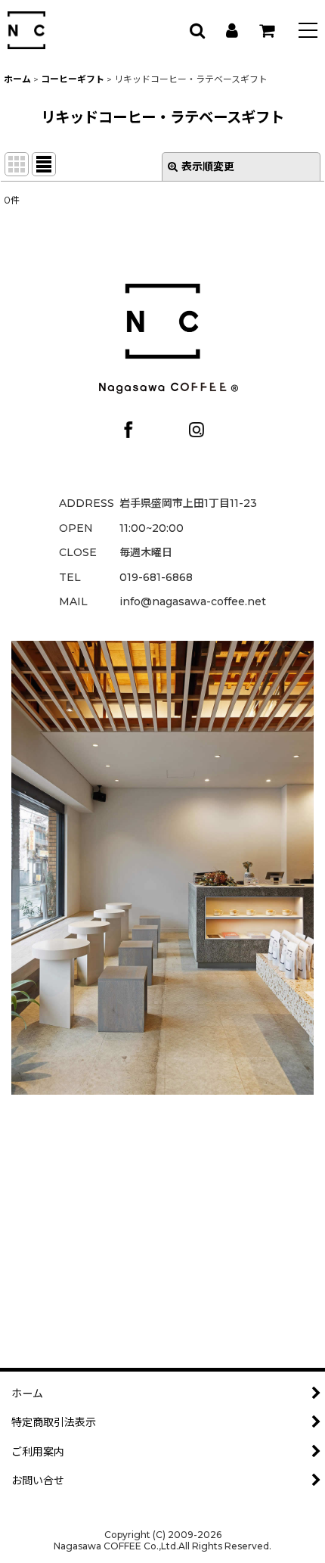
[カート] (266, 30)
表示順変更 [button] (207, 166)
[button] (308, 32)
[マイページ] (231, 30)
